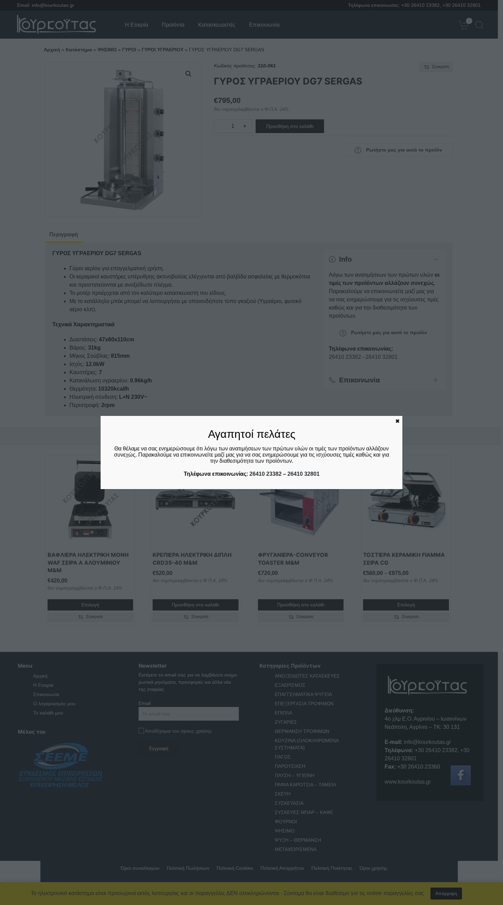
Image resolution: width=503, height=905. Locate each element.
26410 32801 (303, 474)
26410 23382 (265, 474)
